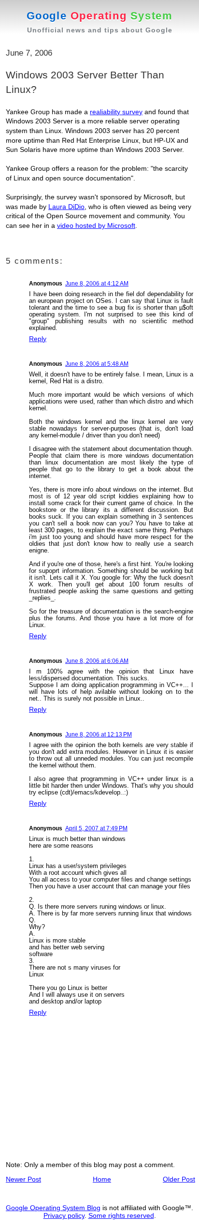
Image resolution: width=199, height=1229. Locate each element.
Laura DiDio (66, 206)
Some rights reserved (121, 1215)
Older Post (179, 1179)
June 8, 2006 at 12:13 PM (98, 734)
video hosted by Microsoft (96, 225)
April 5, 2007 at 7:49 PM (96, 828)
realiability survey (116, 112)
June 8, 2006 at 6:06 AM (96, 661)
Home (102, 1179)
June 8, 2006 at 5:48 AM (96, 363)
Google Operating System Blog (53, 1208)
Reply (37, 339)
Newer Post (23, 1179)
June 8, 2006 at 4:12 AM (96, 283)
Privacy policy (64, 1215)
